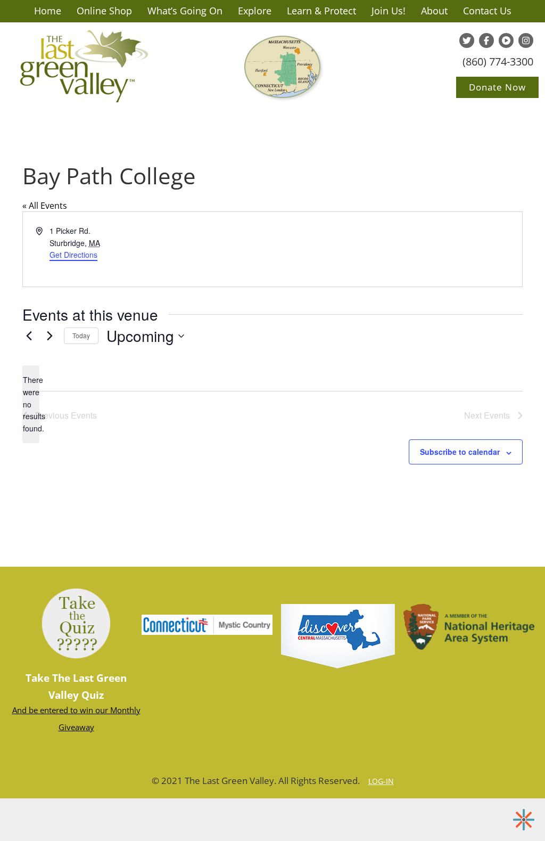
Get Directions (73, 254)
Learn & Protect (321, 10)
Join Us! (388, 10)
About (434, 10)
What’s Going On (184, 10)
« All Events (44, 205)
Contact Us (487, 10)
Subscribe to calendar (460, 451)
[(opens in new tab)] (338, 635)
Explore (254, 10)
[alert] (30, 404)
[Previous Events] (28, 336)
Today (81, 335)
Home (47, 10)
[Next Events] (49, 336)
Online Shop (104, 10)
